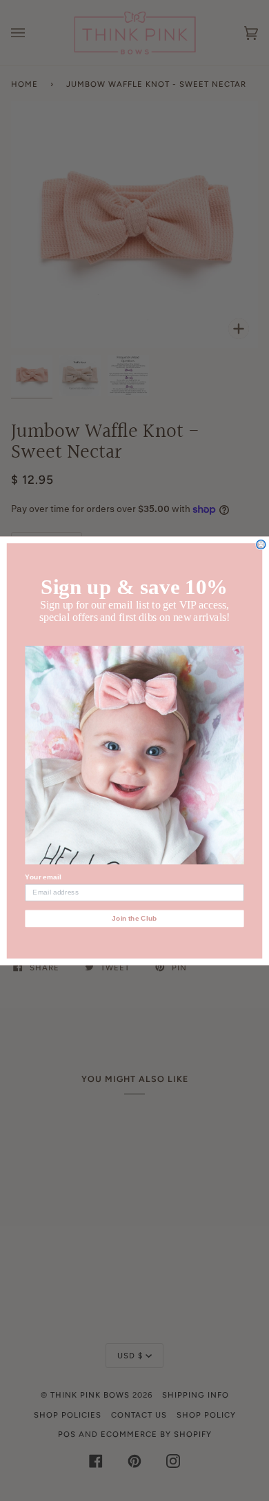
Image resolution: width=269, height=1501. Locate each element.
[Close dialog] (261, 544)
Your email (43, 877)
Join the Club (134, 918)
